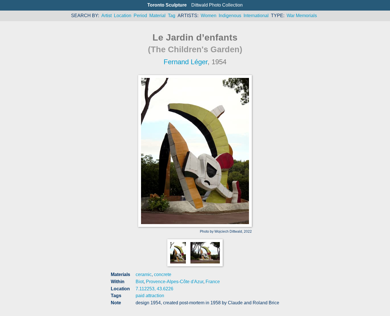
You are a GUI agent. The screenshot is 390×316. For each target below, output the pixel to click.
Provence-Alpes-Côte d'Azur (174, 281)
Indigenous (230, 15)
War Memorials (302, 15)
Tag (171, 15)
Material (157, 15)
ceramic (144, 274)
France (213, 281)
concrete (162, 274)
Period (140, 15)
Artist (106, 15)
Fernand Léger (186, 62)
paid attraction (150, 295)
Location (122, 15)
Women (208, 15)
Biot (140, 281)
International (256, 15)
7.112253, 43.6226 (154, 288)
